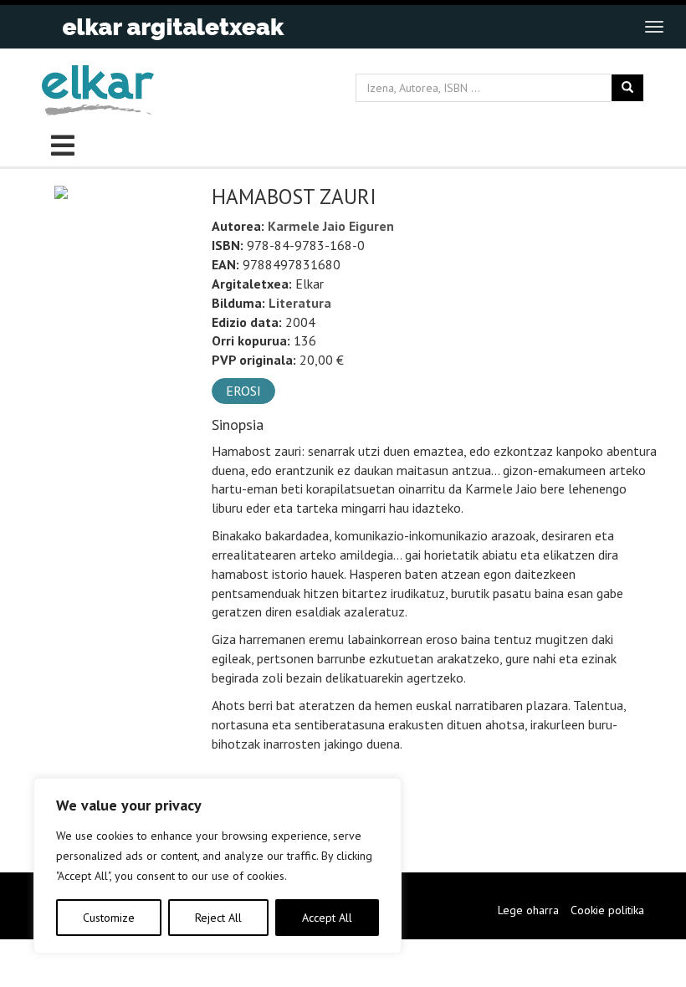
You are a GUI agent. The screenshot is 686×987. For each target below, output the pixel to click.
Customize (109, 917)
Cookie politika (607, 910)
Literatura (300, 302)
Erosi (243, 390)
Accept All (327, 917)
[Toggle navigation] (654, 27)
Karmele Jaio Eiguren (331, 225)
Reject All (218, 917)
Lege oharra (528, 910)
